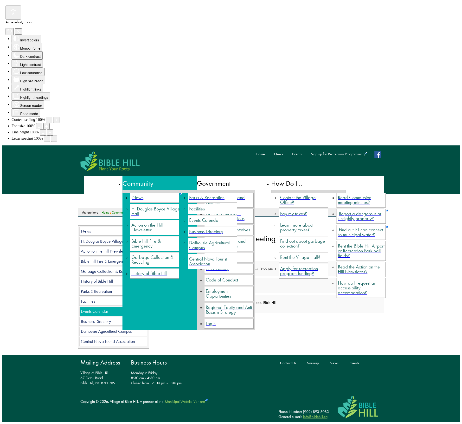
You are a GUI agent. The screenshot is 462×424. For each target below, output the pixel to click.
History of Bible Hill (97, 281)
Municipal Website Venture (185, 401)
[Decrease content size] (49, 120)
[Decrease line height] (43, 132)
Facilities (88, 301)
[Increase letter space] (54, 139)
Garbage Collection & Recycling (108, 271)
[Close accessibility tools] (18, 31)
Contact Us (288, 363)
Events (297, 154)
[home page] (110, 161)
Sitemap (313, 363)
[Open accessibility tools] (13, 13)
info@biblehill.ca (315, 416)
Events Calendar (94, 311)
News (278, 154)
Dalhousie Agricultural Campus (106, 331)
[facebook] (379, 154)
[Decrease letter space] (47, 139)
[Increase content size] (56, 120)
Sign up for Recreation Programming (338, 154)
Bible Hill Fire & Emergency (104, 261)
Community (119, 212)
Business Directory (96, 321)
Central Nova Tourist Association (108, 341)
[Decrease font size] (39, 126)
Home (260, 154)
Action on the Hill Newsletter (104, 251)
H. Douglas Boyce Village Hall (106, 241)
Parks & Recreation (96, 291)
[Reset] (10, 31)
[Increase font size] (46, 126)
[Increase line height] (50, 132)
